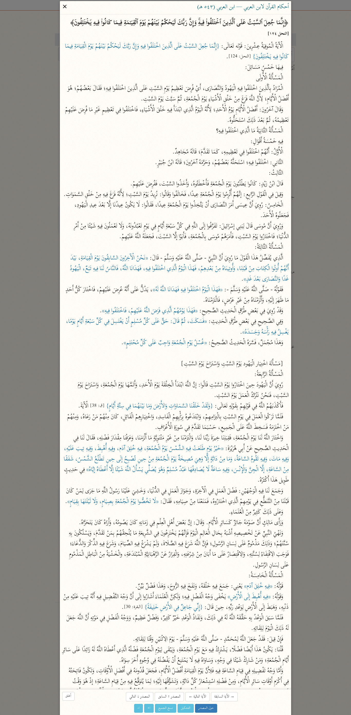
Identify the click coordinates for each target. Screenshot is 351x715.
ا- (138, 708)
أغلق (68, 696)
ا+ (148, 708)
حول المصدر (206, 708)
